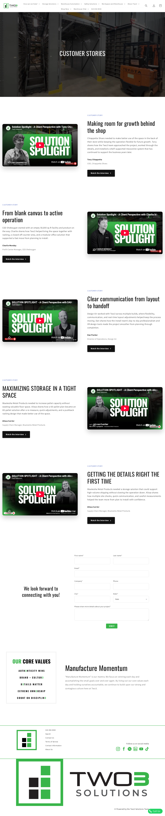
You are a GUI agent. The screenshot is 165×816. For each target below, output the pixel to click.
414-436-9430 (50, 730)
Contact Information (53, 745)
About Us (49, 749)
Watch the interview (100, 173)
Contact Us (49, 738)
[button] (31, 3)
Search (48, 734)
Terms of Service (51, 742)
